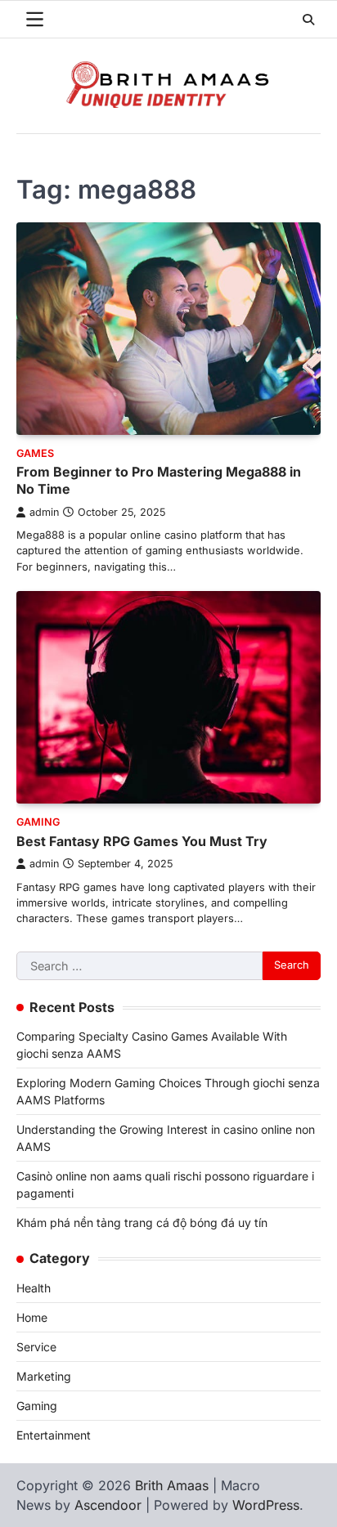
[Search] (308, 19)
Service (36, 1347)
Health (33, 1288)
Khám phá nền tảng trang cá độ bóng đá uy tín (141, 1222)
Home (31, 1317)
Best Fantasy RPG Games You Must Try (141, 841)
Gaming (38, 822)
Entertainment (53, 1435)
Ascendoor (108, 1505)
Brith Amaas (172, 1485)
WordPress (265, 1505)
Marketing (43, 1376)
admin (44, 512)
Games (35, 453)
